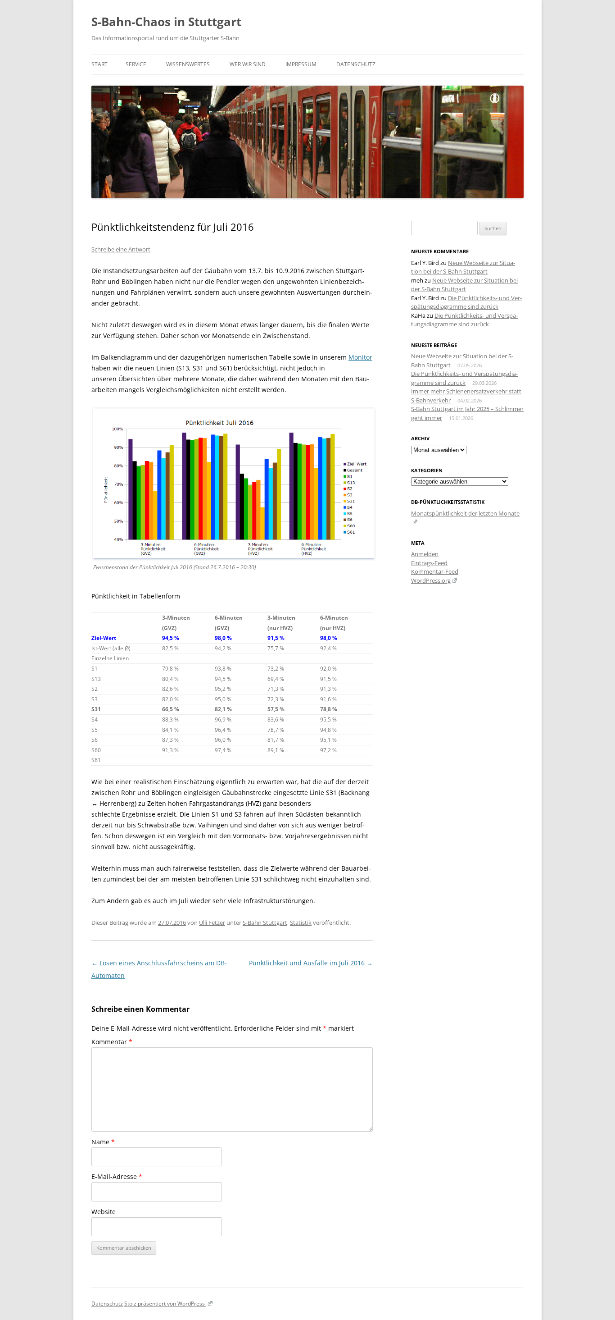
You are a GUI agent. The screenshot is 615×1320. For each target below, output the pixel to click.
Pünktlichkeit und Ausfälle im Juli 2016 (311, 963)
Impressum (301, 64)
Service (136, 64)
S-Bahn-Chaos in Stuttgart (166, 22)
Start (99, 64)
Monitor (360, 357)
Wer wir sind (248, 64)
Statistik (301, 922)
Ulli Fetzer (212, 922)
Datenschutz (355, 64)
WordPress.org (431, 580)
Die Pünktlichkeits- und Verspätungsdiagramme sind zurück (466, 302)
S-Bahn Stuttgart (265, 922)
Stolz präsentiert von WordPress (165, 1303)
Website (103, 1211)
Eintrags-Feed (429, 563)
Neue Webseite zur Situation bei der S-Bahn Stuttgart (463, 267)
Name (103, 1141)
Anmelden (425, 554)
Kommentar (111, 1041)
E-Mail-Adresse (116, 1176)
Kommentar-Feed (434, 571)
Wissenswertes (188, 64)
